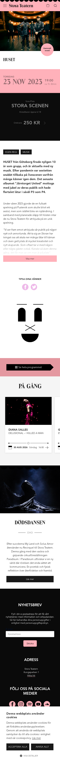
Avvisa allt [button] (42, 747)
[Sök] (55, 5)
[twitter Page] (34, 287)
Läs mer (36, 738)
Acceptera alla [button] (17, 747)
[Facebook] (12, 704)
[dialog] (30, 734)
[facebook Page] (25, 287)
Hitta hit (31, 676)
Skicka (30, 643)
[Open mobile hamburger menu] (6, 5)
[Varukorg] (48, 5)
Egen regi (11, 152)
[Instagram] (21, 704)
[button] (30, 755)
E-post (9, 629)
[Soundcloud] (47, 704)
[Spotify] (29, 704)
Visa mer (30, 259)
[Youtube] (38, 704)
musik (26, 152)
